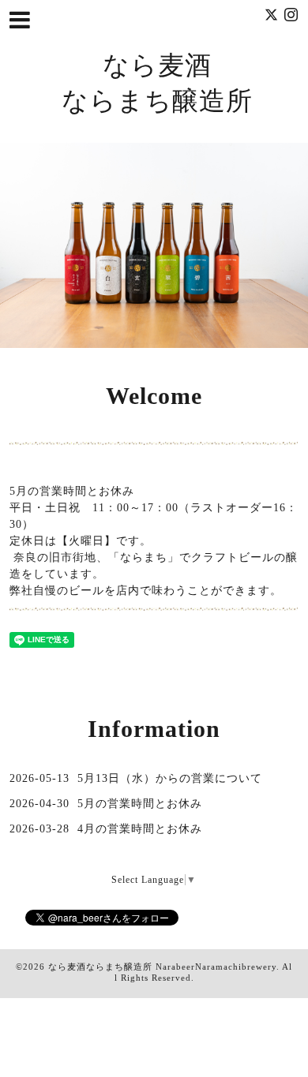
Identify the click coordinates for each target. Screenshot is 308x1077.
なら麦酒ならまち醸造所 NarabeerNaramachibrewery (162, 966)
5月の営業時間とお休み (139, 804)
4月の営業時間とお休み (139, 829)
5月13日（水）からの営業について (169, 778)
